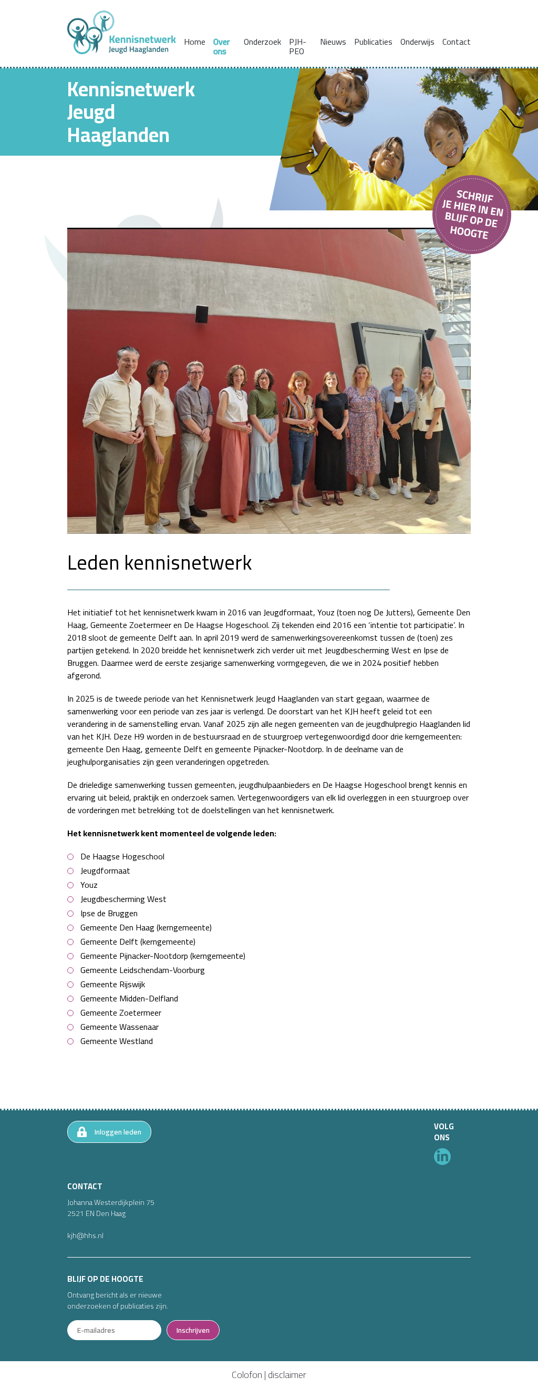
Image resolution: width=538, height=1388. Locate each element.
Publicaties (373, 41)
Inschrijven (193, 1330)
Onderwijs (417, 41)
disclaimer (287, 1374)
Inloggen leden (118, 1132)
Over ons (221, 46)
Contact (456, 41)
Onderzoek (262, 41)
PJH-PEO (297, 46)
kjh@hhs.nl (85, 1235)
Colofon (247, 1374)
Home (194, 41)
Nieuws (333, 41)
